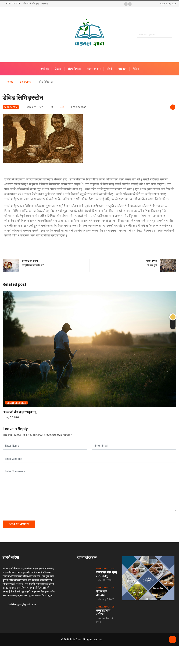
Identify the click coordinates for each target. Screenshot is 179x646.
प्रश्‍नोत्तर (122, 69)
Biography (25, 81)
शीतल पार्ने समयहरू (101, 593)
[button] (126, 4)
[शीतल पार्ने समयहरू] (84, 592)
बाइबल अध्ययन (94, 69)
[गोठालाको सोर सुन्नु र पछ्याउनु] (84, 573)
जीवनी (109, 69)
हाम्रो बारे (45, 69)
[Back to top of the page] (172, 639)
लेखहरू (58, 69)
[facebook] (4, 34)
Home (10, 81)
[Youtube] (9, 34)
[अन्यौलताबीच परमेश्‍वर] (84, 611)
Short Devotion (16, 403)
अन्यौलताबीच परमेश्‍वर (103, 612)
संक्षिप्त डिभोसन (74, 69)
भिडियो (136, 69)
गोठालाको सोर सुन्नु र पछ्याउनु (35, 3)
